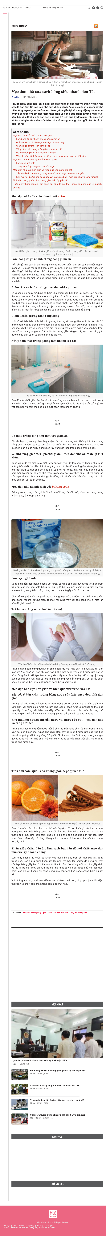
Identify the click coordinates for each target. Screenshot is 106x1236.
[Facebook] (97, 7)
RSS (14, 1225)
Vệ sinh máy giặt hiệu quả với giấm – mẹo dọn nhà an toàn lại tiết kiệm (51, 156)
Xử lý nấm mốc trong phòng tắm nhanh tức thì (39, 149)
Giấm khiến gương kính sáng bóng (33, 145)
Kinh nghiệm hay (19, 26)
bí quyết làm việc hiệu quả (34, 913)
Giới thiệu (6, 8)
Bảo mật (40, 1225)
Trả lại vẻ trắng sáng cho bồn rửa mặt (35, 166)
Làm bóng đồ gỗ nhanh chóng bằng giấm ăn (38, 139)
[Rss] (93, 7)
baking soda (60, 486)
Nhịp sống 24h (17, 8)
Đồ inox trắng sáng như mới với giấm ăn (36, 152)
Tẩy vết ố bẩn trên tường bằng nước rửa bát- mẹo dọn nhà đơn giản (50, 173)
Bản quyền (51, 1225)
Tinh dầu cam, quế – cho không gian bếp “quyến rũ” (40, 180)
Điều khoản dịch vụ (26, 1225)
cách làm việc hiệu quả (58, 913)
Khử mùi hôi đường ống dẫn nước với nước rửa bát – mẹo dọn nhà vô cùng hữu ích (57, 177)
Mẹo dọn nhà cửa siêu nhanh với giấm (33, 135)
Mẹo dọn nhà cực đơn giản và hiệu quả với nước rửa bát (42, 170)
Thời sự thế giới (35, 1118)
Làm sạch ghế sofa (25, 163)
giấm (61, 196)
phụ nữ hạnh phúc (79, 913)
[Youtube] (101, 7)
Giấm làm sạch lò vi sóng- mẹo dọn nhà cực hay (40, 142)
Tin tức (28, 8)
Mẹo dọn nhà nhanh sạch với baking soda (35, 159)
